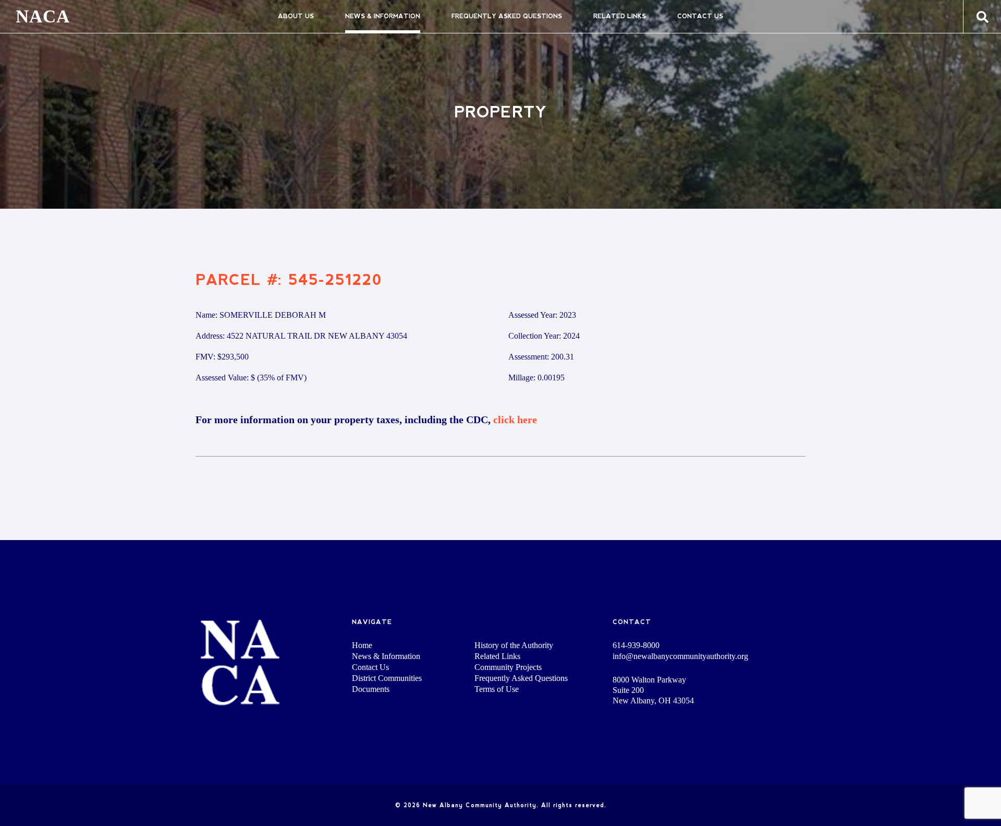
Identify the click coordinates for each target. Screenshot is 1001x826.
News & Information (382, 16)
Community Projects (508, 667)
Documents (370, 689)
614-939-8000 (636, 645)
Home (362, 645)
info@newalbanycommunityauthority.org (680, 656)
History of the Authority (513, 645)
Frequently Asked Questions (506, 16)
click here (515, 419)
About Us (296, 16)
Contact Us (700, 16)
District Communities (387, 678)
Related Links (619, 16)
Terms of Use (496, 689)
